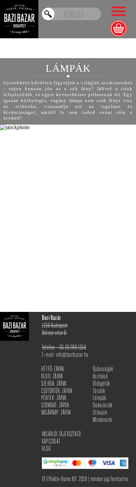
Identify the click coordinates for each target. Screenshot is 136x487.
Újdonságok (103, 369)
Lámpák (99, 398)
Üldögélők (101, 384)
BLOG (46, 449)
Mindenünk (102, 420)
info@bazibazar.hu (72, 355)
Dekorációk (102, 405)
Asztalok (100, 377)
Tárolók (99, 391)
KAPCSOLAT (51, 442)
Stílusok (100, 413)
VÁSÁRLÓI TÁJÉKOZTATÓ (61, 434)
